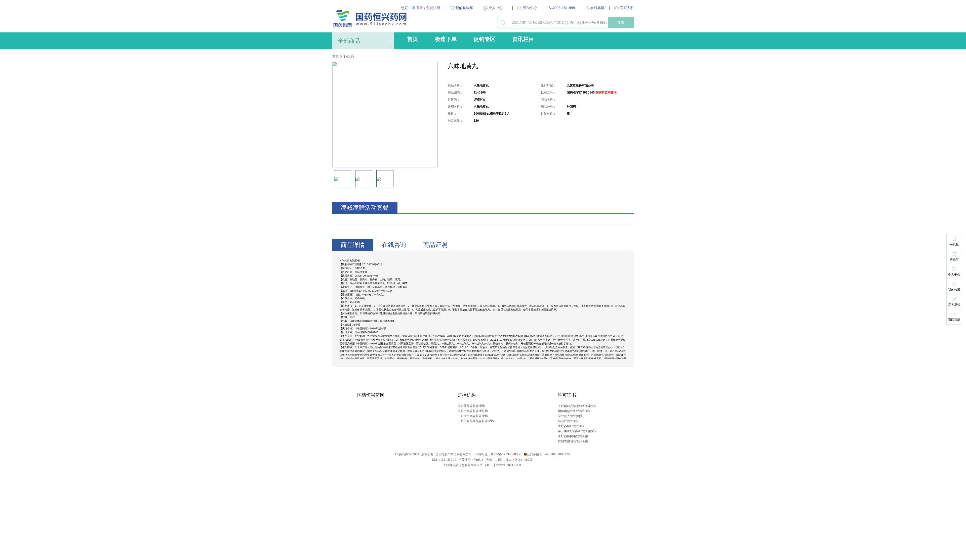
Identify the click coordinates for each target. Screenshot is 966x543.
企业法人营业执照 (570, 416)
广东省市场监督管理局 (473, 416)
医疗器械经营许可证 (571, 426)
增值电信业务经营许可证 (574, 411)
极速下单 (446, 39)
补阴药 (348, 56)
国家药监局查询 (606, 92)
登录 (419, 8)
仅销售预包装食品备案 (573, 441)
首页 (412, 39)
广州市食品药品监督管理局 (476, 421)
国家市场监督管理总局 (473, 411)
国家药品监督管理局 (471, 406)
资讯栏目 (523, 39)
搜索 (620, 22)
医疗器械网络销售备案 (573, 436)
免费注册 (433, 8)
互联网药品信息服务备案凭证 (577, 406)
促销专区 (484, 39)
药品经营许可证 (568, 421)
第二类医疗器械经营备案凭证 (577, 431)
